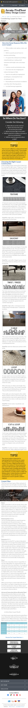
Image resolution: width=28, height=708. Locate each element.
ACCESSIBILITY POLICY (20, 706)
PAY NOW (20, 1)
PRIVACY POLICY (12, 706)
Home (3, 16)
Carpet (8, 16)
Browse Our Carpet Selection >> (14, 637)
